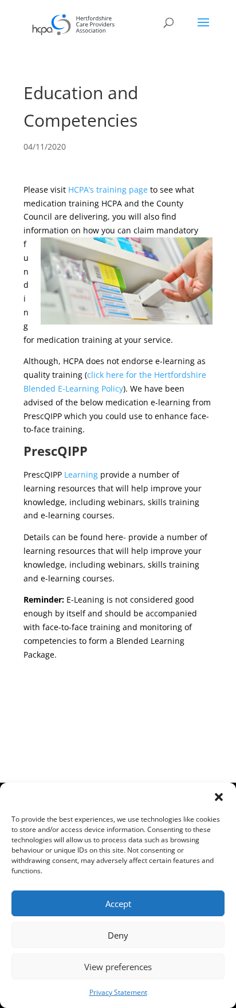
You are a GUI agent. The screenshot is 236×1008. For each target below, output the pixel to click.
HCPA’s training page (108, 189)
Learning (81, 474)
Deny (118, 935)
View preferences (118, 966)
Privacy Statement (118, 992)
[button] (219, 797)
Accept (118, 903)
